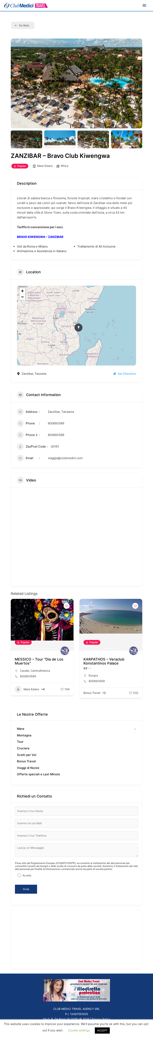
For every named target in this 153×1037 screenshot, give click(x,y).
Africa (64, 165)
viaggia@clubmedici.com (65, 458)
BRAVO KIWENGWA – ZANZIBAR (40, 237)
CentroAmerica (40, 670)
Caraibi (24, 670)
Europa (93, 675)
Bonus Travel (91, 692)
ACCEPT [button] (102, 1030)
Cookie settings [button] (79, 1030)
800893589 (56, 423)
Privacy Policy (101, 1019)
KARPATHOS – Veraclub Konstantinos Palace (103, 661)
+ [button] (22, 290)
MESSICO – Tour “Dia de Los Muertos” (39, 661)
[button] (17, 83)
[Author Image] (65, 651)
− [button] (22, 296)
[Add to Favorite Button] (67, 606)
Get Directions (127, 373)
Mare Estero (45, 165)
